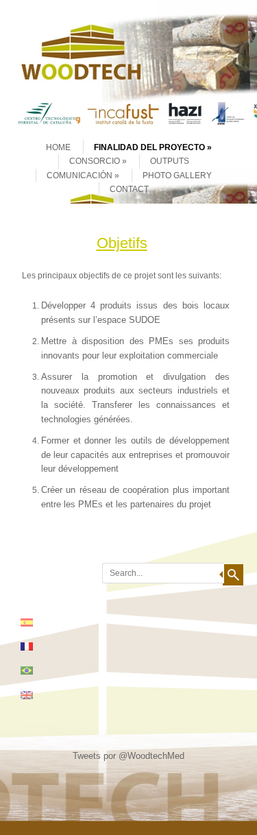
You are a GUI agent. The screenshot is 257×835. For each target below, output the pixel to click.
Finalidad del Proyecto (149, 147)
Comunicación (79, 175)
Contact (129, 189)
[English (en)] (34, 695)
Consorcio (94, 161)
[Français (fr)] (34, 646)
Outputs (169, 161)
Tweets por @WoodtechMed (128, 756)
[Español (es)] (34, 622)
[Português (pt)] (34, 670)
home (58, 147)
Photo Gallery (177, 175)
